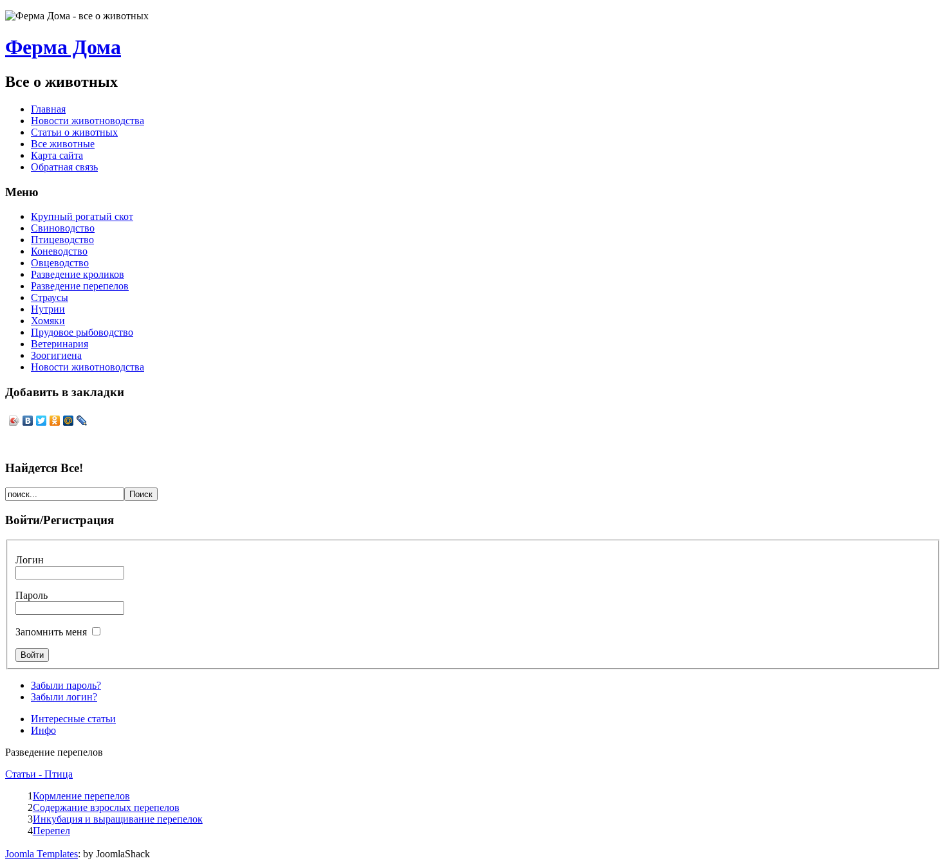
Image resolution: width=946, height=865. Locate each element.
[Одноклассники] (55, 420)
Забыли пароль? (66, 685)
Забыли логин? (64, 696)
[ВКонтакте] (28, 420)
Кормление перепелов (81, 795)
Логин (29, 559)
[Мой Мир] (68, 420)
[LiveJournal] (82, 420)
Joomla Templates (41, 853)
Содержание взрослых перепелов (106, 807)
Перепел (51, 830)
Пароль (31, 595)
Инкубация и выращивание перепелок (118, 819)
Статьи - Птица (39, 774)
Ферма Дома (63, 47)
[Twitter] (41, 420)
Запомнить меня (51, 631)
